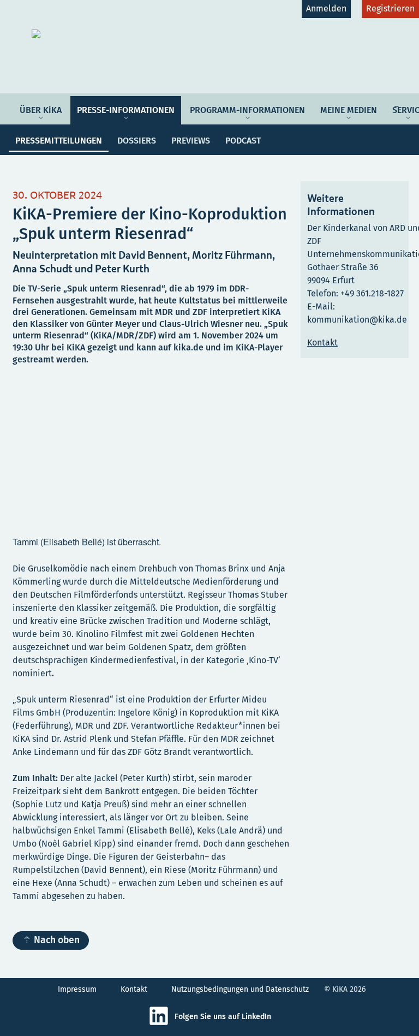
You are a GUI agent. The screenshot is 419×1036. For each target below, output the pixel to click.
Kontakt (134, 989)
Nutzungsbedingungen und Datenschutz (240, 989)
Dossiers (136, 140)
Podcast (243, 140)
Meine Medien (348, 110)
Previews (190, 140)
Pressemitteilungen (58, 140)
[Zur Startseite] (117, 33)
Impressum (77, 989)
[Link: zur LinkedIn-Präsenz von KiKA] (161, 1023)
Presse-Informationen (126, 110)
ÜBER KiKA (41, 110)
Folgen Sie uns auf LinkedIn (223, 1016)
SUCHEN (398, 102)
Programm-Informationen (247, 110)
